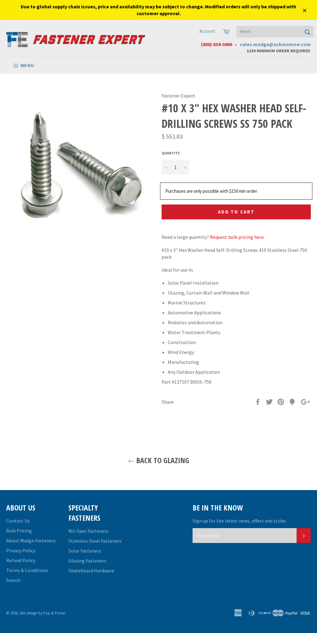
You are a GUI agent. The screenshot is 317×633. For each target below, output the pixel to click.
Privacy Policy (20, 550)
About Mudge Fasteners (31, 540)
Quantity (171, 153)
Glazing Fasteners (87, 561)
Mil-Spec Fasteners (88, 531)
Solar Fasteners (84, 551)
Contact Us (18, 521)
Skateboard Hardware (91, 570)
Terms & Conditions (27, 570)
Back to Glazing (161, 460)
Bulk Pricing (19, 531)
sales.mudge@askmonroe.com (275, 44)
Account (207, 31)
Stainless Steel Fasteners (95, 541)
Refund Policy (20, 560)
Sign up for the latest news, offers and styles (239, 521)
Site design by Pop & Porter (42, 612)
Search (13, 580)
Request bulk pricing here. (237, 237)
